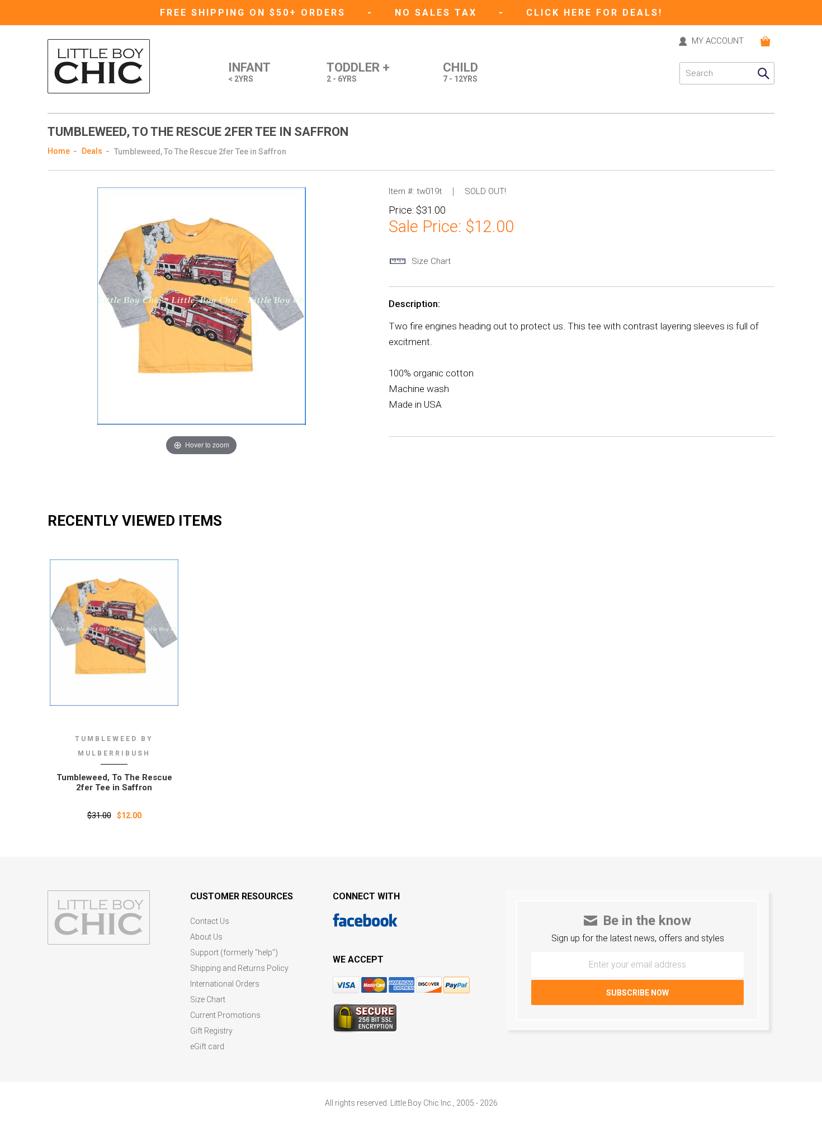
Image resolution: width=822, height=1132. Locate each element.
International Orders (224, 984)
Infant (249, 72)
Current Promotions (225, 1015)
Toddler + (358, 72)
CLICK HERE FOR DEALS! (594, 12)
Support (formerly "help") (234, 952)
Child (460, 72)
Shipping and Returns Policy (239, 968)
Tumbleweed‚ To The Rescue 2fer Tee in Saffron (114, 782)
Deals (92, 151)
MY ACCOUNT (718, 41)
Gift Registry (211, 1031)
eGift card (207, 1046)
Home (59, 151)
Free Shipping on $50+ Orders (254, 12)
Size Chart (207, 999)
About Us (206, 937)
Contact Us (209, 921)
